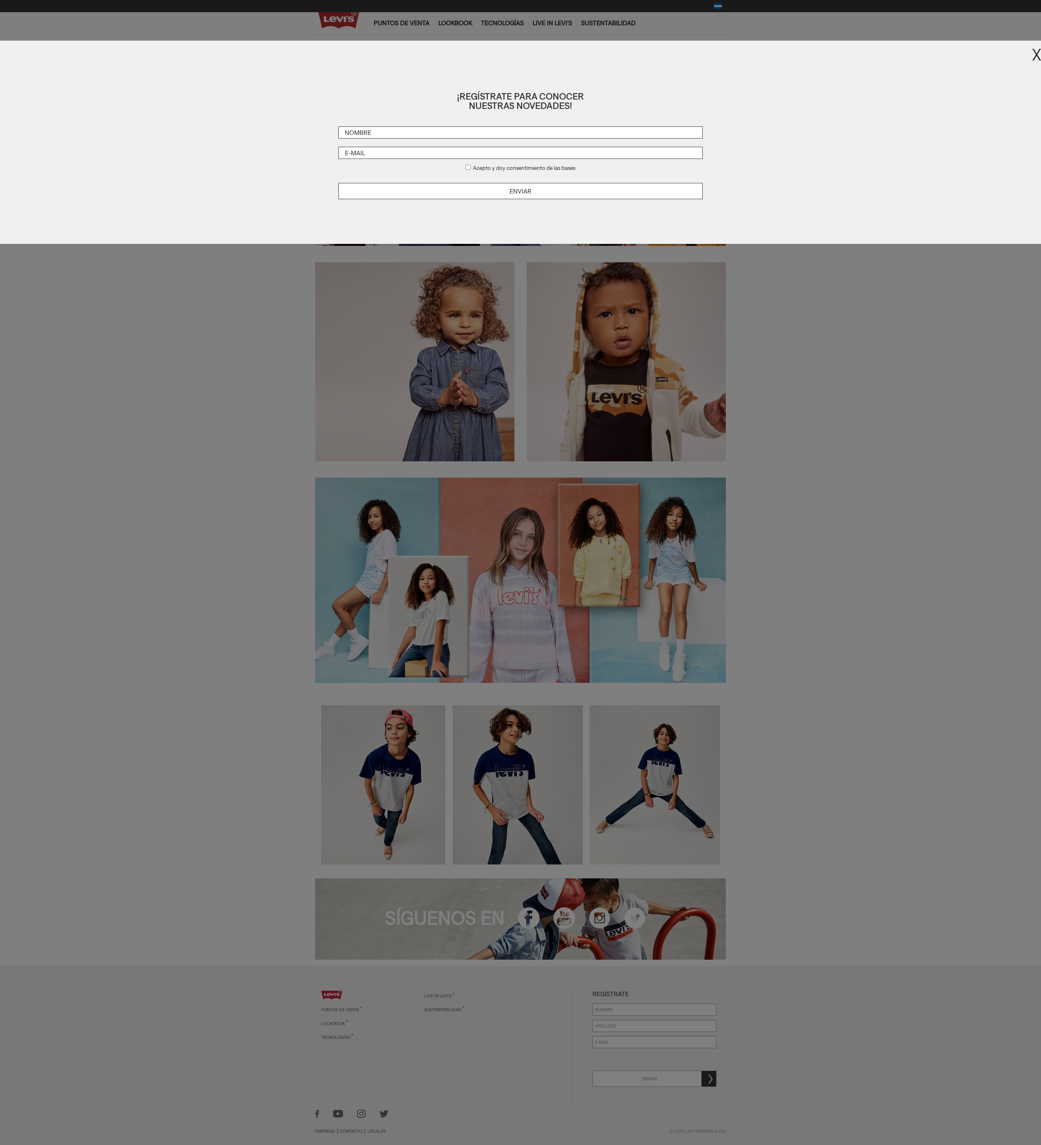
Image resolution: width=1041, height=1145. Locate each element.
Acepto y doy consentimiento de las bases (524, 168)
